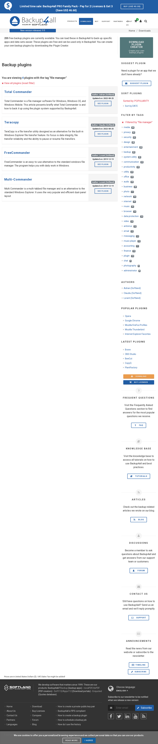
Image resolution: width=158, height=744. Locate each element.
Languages (12, 724)
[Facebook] (111, 716)
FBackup (63, 688)
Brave (128, 349)
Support (140, 618)
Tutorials (140, 476)
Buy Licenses (38, 711)
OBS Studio (130, 354)
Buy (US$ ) (132, 6)
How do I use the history (69, 724)
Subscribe (140, 672)
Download (140, 376)
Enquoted (97, 691)
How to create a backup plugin (72, 715)
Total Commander (18, 92)
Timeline (140, 665)
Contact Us (12, 715)
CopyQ (128, 363)
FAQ (140, 425)
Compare (36, 715)
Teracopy (11, 122)
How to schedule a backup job (72, 720)
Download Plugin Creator (136, 47)
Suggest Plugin (138, 83)
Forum (140, 571)
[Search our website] (146, 22)
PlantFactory (131, 367)
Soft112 (58, 691)
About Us (11, 711)
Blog (140, 520)
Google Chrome (132, 320)
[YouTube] (135, 716)
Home (9, 706)
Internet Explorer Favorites (138, 334)
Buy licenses (140, 382)
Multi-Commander (18, 179)
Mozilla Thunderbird (134, 329)
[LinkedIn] (127, 716)
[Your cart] (135, 21)
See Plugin (103, 104)
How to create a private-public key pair (76, 706)
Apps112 (67, 691)
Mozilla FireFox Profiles (136, 325)
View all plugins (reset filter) (19, 83)
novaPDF (88, 688)
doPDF (96, 688)
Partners (11, 720)
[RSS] (144, 716)
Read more (71, 740)
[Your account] (141, 20)
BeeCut (128, 358)
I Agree (89, 740)
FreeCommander (17, 153)
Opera (128, 316)
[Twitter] (119, 716)
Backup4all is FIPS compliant (71, 711)
